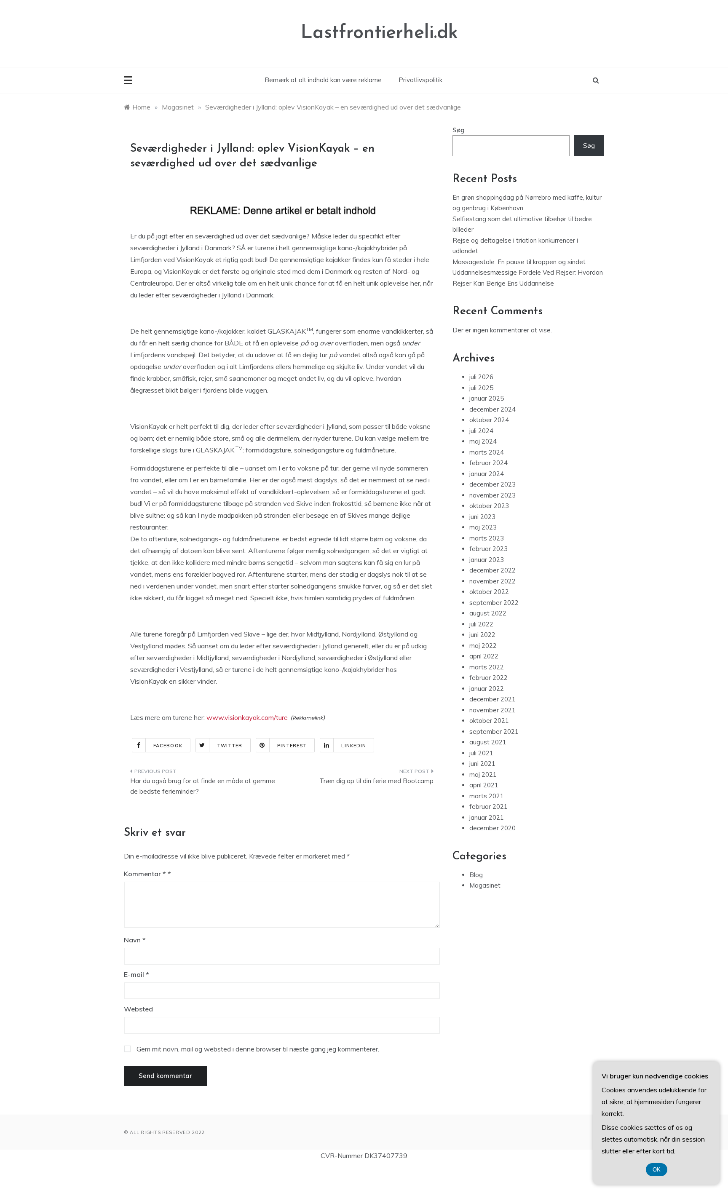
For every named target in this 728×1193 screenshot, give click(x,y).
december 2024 (492, 409)
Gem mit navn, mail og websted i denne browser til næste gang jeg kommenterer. (257, 1049)
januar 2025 (486, 398)
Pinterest (292, 746)
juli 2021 (481, 753)
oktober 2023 (489, 506)
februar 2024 (488, 463)
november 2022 (492, 581)
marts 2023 (486, 538)
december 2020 (492, 828)
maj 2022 (483, 646)
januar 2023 (486, 560)
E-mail (136, 974)
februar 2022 (488, 678)
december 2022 (492, 570)
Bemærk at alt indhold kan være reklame (323, 80)
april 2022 (483, 656)
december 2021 (492, 699)
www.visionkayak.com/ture (247, 717)
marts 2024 (486, 452)
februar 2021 (488, 806)
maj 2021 (483, 774)
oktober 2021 (489, 721)
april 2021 (483, 785)
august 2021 (487, 742)
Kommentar (145, 873)
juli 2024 (481, 431)
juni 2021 (482, 764)
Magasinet (484, 885)
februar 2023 (488, 549)
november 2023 (492, 495)
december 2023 (492, 484)
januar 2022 (486, 689)
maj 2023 (483, 527)
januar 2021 (486, 817)
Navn (135, 940)
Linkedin (353, 746)
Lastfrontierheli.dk (379, 33)
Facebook (167, 746)
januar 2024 (486, 474)
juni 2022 (482, 635)
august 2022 (487, 613)
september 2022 (494, 603)
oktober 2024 (489, 420)
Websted (138, 1009)
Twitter (230, 746)
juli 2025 (481, 388)
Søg (458, 130)
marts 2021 (486, 796)
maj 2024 (483, 441)
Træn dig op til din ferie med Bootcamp (376, 781)
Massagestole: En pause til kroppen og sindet (519, 262)
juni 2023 (482, 517)
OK (657, 1169)
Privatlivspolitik (420, 80)
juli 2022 (481, 624)
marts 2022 (486, 667)
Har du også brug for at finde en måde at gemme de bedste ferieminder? (202, 786)
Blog (476, 875)
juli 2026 (481, 377)
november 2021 (492, 710)
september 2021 (494, 732)
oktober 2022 (489, 592)
